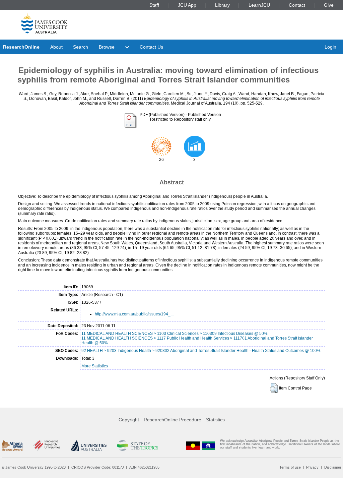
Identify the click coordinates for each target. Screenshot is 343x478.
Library (222, 5)
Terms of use (290, 467)
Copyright (129, 419)
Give (329, 5)
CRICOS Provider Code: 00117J (97, 467)
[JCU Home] (44, 23)
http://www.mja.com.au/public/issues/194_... (134, 314)
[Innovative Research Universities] (46, 445)
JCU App (187, 5)
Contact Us (151, 47)
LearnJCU (259, 5)
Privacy (312, 467)
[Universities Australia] (89, 445)
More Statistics (94, 366)
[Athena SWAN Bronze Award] (12, 445)
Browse (107, 47)
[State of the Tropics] (137, 445)
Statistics (215, 419)
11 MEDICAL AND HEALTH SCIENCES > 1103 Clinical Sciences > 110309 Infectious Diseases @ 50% (174, 333)
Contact (297, 5)
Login (330, 47)
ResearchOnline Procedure (172, 419)
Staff (154, 5)
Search (80, 47)
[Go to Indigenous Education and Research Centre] (193, 445)
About (56, 47)
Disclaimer (332, 467)
